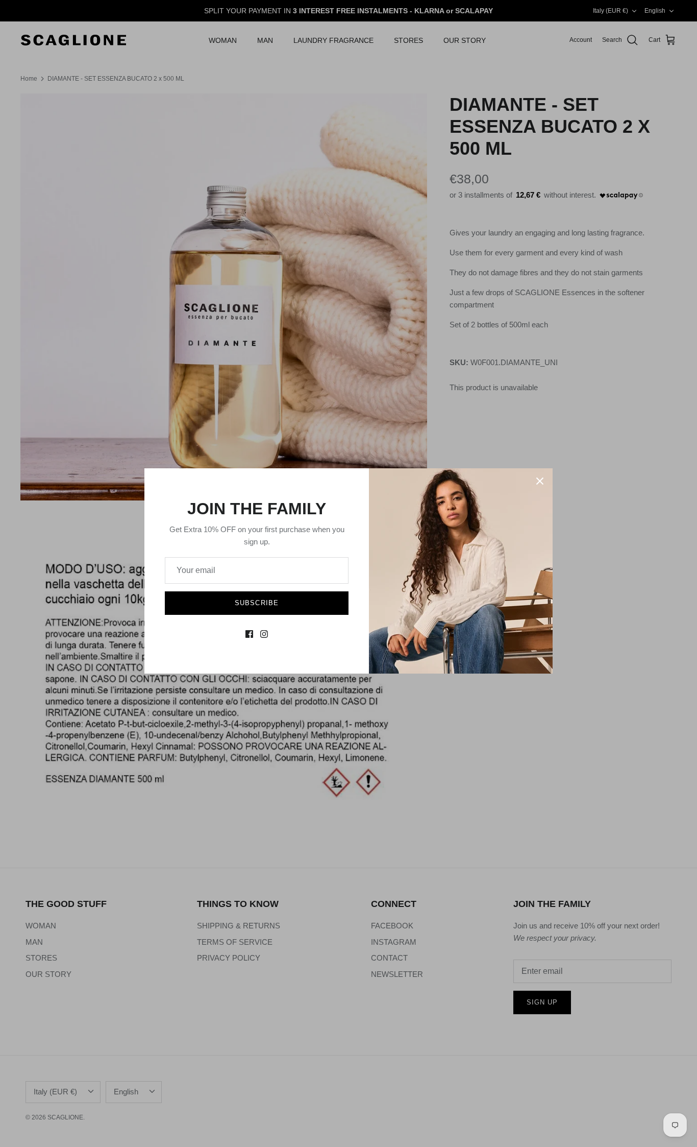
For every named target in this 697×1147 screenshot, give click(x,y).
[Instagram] (264, 634)
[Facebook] (249, 634)
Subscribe (256, 603)
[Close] (540, 481)
